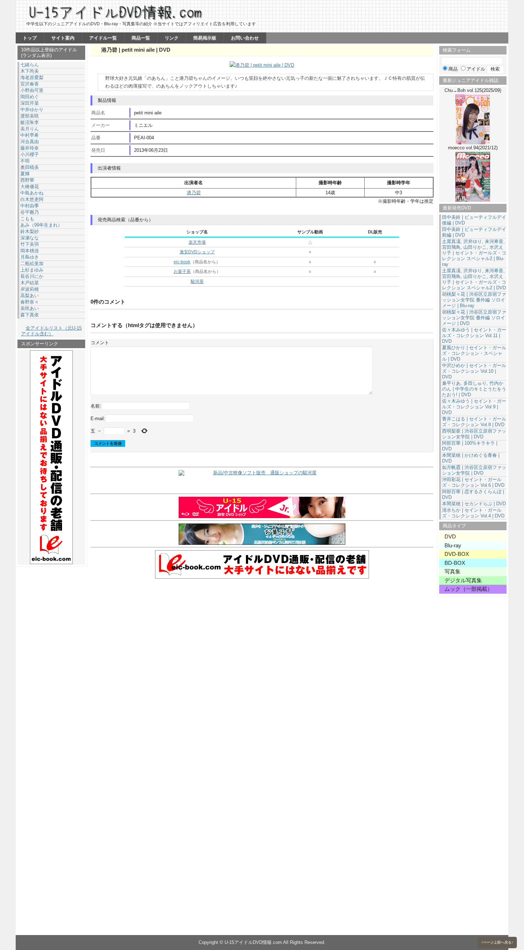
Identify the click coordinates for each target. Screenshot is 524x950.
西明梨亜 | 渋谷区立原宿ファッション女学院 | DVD (474, 433)
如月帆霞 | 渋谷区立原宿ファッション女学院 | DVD (474, 470)
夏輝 (25, 173)
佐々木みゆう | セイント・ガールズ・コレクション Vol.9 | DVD (474, 406)
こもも (27, 218)
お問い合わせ (245, 38)
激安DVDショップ (197, 251)
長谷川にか (31, 276)
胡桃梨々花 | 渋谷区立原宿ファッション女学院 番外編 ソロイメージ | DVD (474, 317)
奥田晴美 (29, 167)
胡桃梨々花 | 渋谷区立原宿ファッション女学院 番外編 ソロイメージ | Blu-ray (474, 299)
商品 (453, 69)
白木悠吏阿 (31, 199)
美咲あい (29, 308)
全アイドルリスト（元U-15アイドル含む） (51, 330)
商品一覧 (141, 38)
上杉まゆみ (31, 270)
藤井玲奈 (29, 148)
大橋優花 (29, 186)
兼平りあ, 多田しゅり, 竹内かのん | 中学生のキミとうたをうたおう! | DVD (474, 389)
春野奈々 (29, 302)
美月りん (29, 128)
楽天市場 (197, 242)
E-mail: (98, 418)
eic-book (182, 261)
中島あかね (31, 193)
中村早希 (29, 135)
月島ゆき (29, 257)
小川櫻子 (29, 154)
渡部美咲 (29, 116)
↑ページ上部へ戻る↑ (497, 942)
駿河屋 (197, 281)
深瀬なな (29, 238)
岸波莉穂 (29, 289)
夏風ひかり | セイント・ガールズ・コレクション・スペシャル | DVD (474, 353)
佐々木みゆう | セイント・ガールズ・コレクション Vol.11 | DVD (474, 335)
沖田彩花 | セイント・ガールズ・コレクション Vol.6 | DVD (473, 482)
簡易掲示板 (204, 38)
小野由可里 (31, 90)
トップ (30, 38)
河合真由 (29, 141)
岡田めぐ (29, 96)
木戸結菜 (29, 282)
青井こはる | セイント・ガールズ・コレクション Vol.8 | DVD (474, 421)
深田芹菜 (29, 103)
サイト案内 (63, 38)
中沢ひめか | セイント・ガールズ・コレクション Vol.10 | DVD (474, 371)
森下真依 (29, 314)
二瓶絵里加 (31, 263)
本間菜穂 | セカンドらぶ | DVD (474, 503)
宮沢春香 (29, 84)
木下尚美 (29, 71)
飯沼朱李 (29, 122)
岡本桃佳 (29, 250)
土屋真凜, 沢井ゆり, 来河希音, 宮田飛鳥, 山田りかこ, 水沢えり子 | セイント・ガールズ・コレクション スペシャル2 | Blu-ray (474, 253)
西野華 (27, 180)
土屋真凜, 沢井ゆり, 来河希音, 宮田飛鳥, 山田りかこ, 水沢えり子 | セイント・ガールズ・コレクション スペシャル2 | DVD (474, 279)
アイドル (476, 69)
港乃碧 (194, 192)
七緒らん (29, 64)
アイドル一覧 (103, 38)
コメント (100, 342)
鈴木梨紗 (29, 231)
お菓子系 (182, 271)
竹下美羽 (29, 244)
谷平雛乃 (29, 212)
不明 (25, 161)
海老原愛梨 (31, 77)
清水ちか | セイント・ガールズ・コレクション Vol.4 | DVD (473, 512)
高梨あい (29, 295)
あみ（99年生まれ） (41, 225)
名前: (96, 405)
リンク (172, 38)
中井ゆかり (31, 109)
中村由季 (29, 205)
